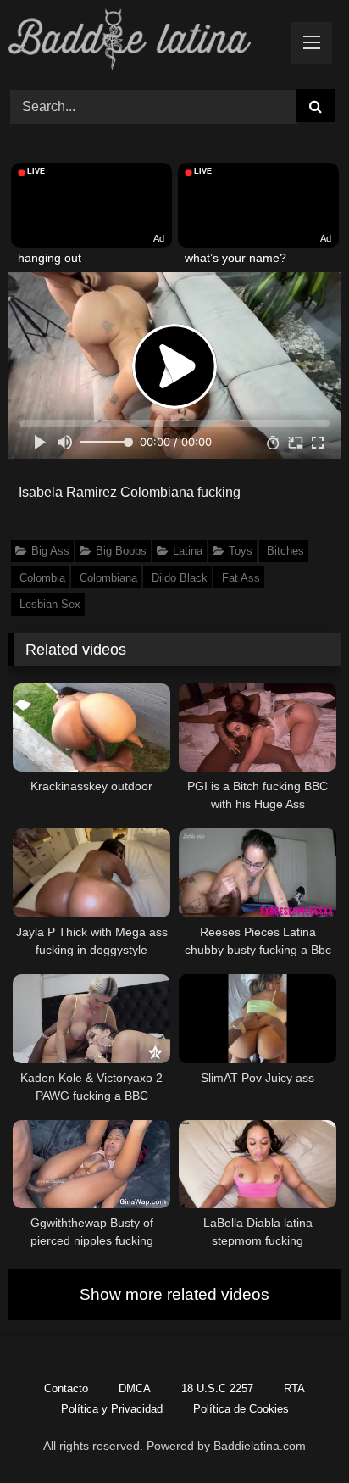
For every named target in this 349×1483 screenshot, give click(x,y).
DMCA (135, 1388)
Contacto (66, 1388)
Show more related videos (174, 1294)
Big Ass (50, 550)
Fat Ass (241, 577)
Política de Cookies (241, 1408)
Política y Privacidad (112, 1408)
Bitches (285, 550)
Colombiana (108, 577)
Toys (240, 550)
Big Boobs (121, 550)
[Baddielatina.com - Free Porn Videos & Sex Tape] (143, 41)
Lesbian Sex (49, 604)
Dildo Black (180, 577)
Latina (187, 550)
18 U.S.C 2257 (217, 1388)
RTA (294, 1388)
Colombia (42, 577)
